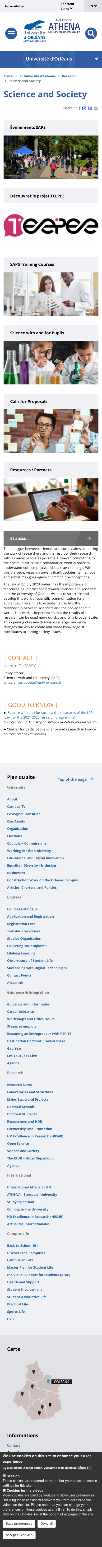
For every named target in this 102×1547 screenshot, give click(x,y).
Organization (17, 828)
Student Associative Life (26, 1297)
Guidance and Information (28, 1004)
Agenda (13, 1063)
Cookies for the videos (25, 1490)
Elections (14, 836)
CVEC (11, 1319)
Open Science (18, 1143)
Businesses (16, 872)
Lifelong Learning (21, 953)
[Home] (34, 29)
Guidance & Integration (28, 992)
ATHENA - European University (32, 1194)
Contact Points (19, 975)
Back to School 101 (22, 1245)
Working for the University (29, 850)
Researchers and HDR (24, 1121)
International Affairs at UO (29, 1187)
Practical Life (17, 1304)
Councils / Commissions (26, 843)
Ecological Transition (24, 814)
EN (91, 6)
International (19, 1175)
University (16, 787)
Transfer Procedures (23, 931)
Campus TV (16, 806)
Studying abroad (20, 1202)
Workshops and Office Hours (31, 1019)
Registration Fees (21, 923)
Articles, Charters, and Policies (32, 887)
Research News (19, 1084)
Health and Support (23, 1282)
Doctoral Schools (21, 1106)
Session (13, 1475)
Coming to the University (27, 1209)
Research (69, 76)
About (12, 799)
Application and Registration (30, 916)
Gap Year (14, 1048)
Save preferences (19, 1523)
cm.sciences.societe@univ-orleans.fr (32, 682)
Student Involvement (24, 1289)
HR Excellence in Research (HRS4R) (35, 1136)
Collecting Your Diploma (26, 946)
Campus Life (18, 1233)
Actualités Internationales (28, 1224)
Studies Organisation (24, 938)
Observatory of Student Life (30, 960)
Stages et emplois (21, 1026)
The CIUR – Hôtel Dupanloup (30, 1158)
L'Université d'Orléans (38, 76)
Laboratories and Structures (30, 1092)
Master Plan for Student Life (30, 1267)
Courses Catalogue (22, 909)
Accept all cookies (19, 1535)
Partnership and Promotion (29, 1128)
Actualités (15, 982)
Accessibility (14, 6)
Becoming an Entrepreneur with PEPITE (39, 1033)
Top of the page (72, 779)
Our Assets (16, 821)
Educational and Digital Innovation (35, 858)
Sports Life (16, 1311)
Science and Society (23, 1151)
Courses (14, 897)
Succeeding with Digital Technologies (37, 968)
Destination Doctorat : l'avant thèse (36, 1041)
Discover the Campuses (26, 1253)
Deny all (47, 1523)
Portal (9, 76)
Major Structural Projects (27, 1099)
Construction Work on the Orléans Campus (42, 880)
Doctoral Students (22, 1114)
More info (85, 1467)
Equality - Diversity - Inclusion (31, 865)
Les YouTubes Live (22, 1055)
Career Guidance (20, 1011)
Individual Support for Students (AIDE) (38, 1274)
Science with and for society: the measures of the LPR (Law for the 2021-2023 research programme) (48, 715)
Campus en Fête (20, 1260)
